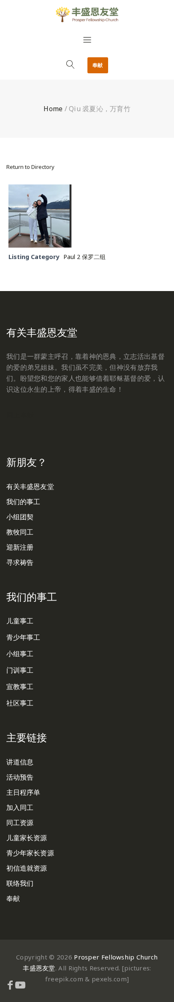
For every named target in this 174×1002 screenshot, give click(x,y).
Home (53, 108)
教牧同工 (19, 532)
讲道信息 (19, 762)
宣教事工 (19, 686)
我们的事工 (23, 501)
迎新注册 (19, 547)
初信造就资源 (26, 868)
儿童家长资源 (26, 837)
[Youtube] (20, 984)
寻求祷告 (19, 562)
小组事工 (19, 653)
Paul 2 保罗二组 (84, 257)
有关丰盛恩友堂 (30, 486)
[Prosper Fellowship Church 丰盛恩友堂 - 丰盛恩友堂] (87, 14)
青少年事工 (23, 637)
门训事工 (19, 670)
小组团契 (19, 516)
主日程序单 (23, 792)
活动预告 (19, 777)
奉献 (97, 65)
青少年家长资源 (30, 853)
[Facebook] (10, 984)
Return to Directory (30, 167)
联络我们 (19, 883)
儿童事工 (19, 620)
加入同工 (19, 807)
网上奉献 (20, 415)
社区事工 (19, 703)
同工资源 (19, 822)
